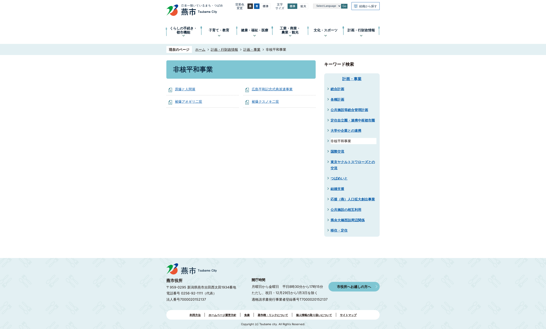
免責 (247, 315)
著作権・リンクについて (273, 315)
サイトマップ (348, 315)
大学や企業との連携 (346, 130)
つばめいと (339, 178)
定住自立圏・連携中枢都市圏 (353, 120)
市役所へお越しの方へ (354, 286)
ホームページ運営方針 (222, 315)
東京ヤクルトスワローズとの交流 (353, 165)
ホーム (200, 49)
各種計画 (337, 99)
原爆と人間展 (185, 89)
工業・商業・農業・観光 (290, 30)
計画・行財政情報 (361, 30)
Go (344, 6)
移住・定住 (339, 230)
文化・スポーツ (326, 30)
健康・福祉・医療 (254, 30)
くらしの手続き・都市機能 (183, 30)
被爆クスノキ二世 (265, 101)
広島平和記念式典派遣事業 (272, 89)
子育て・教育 (219, 30)
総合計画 (337, 89)
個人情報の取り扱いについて (314, 315)
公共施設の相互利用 (346, 209)
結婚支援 (337, 189)
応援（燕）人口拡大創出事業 (353, 199)
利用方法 (195, 315)
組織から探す (368, 6)
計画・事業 (251, 49)
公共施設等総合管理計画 (349, 110)
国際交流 (337, 151)
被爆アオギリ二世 (188, 101)
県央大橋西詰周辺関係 (348, 220)
